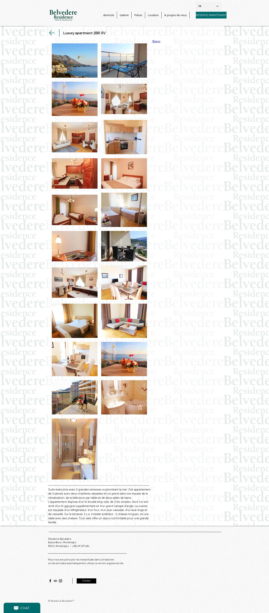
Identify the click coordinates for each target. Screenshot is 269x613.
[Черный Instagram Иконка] (60, 581)
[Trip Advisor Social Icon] (55, 581)
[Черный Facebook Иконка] (50, 581)
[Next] (51, 32)
